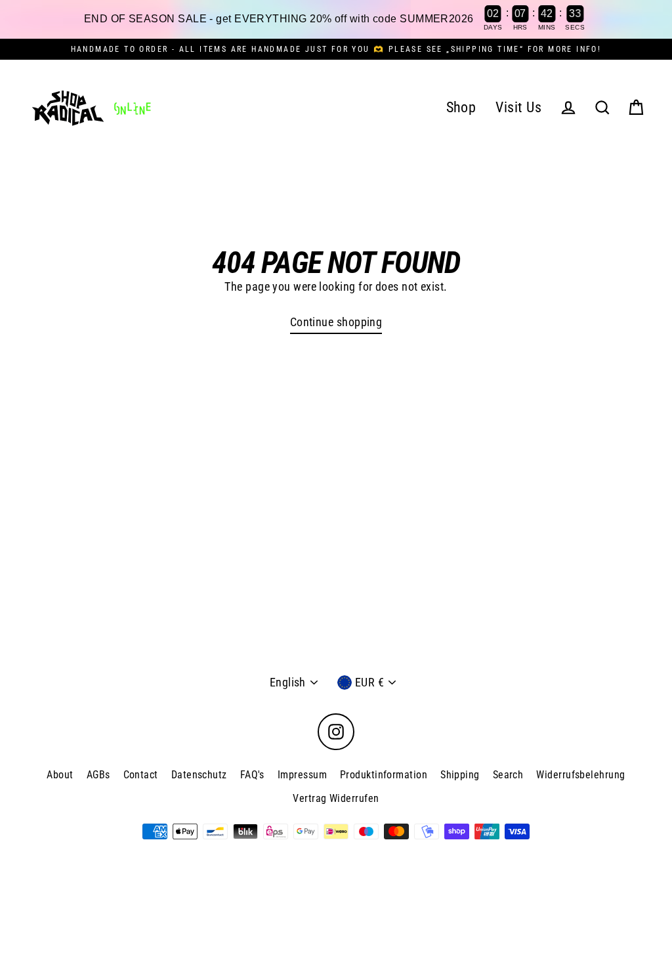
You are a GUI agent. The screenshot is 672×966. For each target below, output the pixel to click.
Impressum (302, 774)
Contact (140, 774)
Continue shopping (336, 322)
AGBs (98, 774)
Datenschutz (199, 774)
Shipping (460, 774)
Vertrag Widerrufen (336, 798)
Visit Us (518, 107)
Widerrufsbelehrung (580, 774)
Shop (461, 107)
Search (508, 774)
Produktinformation (383, 774)
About (60, 774)
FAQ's (252, 774)
